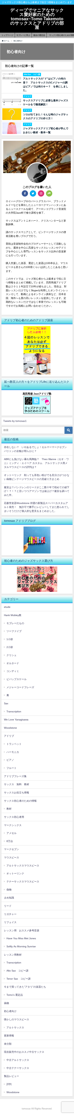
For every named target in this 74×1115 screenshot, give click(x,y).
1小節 (9, 639)
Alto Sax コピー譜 (17, 970)
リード (7, 906)
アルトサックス (15, 1027)
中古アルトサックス (17, 1060)
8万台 (9, 841)
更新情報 (9, 1035)
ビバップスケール (16, 679)
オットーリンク (15, 873)
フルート (11, 768)
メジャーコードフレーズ (20, 687)
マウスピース (11, 857)
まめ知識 (9, 897)
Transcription (13, 711)
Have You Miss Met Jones (21, 938)
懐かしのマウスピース (16, 1019)
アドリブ (9, 736)
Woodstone (10, 728)
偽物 (8, 889)
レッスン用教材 (13, 954)
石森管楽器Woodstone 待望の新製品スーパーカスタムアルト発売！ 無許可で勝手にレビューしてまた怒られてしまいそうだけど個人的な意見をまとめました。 (36, 507)
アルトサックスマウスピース (22, 865)
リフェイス (10, 922)
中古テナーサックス (17, 1068)
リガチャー (10, 914)
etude (7, 607)
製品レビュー (11, 1076)
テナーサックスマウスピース (22, 881)
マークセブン (11, 849)
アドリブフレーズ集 (15, 776)
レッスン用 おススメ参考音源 (21, 930)
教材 (8, 808)
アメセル (11, 833)
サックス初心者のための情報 (21, 801)
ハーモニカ (12, 752)
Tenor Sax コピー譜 (18, 978)
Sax (6, 703)
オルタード (12, 663)
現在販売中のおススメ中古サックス (24, 1052)
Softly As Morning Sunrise (21, 946)
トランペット (14, 744)
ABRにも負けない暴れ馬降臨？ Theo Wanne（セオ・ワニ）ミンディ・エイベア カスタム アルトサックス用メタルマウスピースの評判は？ (36, 463)
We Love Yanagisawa (16, 719)
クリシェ (11, 655)
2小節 (9, 647)
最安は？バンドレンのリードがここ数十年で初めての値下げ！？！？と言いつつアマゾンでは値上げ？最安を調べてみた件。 (36, 491)
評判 (8, 1084)
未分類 (7, 1044)
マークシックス (13, 825)
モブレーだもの (15, 623)
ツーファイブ (14, 631)
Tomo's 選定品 (14, 995)
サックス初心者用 (14, 817)
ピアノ (10, 760)
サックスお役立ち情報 (16, 792)
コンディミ (12, 671)
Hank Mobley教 (12, 615)
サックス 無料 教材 (16, 784)
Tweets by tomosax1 (15, 421)
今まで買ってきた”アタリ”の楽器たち (25, 987)
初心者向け (10, 1011)
